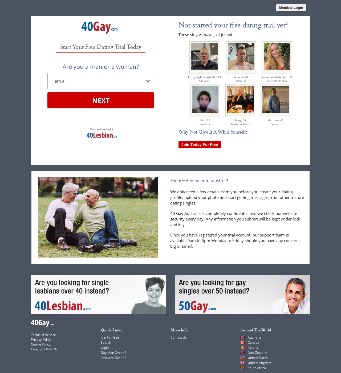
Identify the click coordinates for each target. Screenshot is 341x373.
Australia (254, 337)
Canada (253, 342)
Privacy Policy (41, 339)
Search (106, 342)
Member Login (291, 8)
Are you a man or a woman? (101, 66)
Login (105, 347)
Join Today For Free (199, 144)
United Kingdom (259, 362)
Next (100, 100)
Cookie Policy (40, 344)
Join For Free (110, 337)
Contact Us (178, 337)
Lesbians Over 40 (113, 357)
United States (258, 357)
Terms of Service (43, 334)
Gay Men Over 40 (114, 352)
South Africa (257, 368)
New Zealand (257, 352)
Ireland (253, 347)
